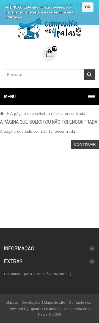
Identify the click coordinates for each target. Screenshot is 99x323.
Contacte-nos (80, 302)
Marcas (12, 302)
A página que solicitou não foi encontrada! (48, 113)
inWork (55, 309)
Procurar (89, 74)
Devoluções (31, 302)
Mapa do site (54, 302)
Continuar (85, 144)
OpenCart (37, 309)
